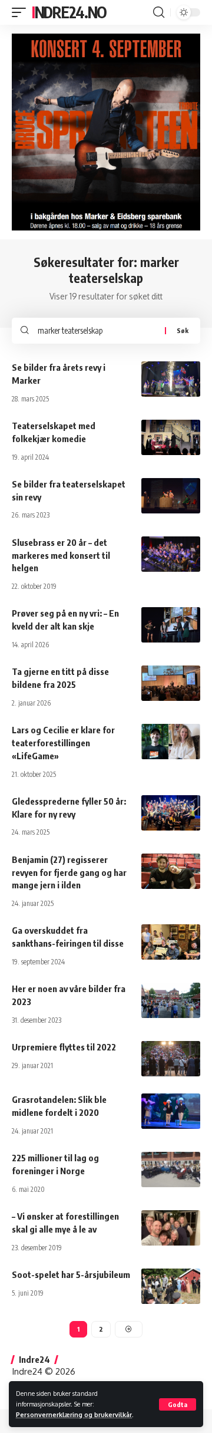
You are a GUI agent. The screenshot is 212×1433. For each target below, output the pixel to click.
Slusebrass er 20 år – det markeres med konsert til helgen (61, 555)
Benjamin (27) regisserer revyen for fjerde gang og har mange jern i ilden (69, 872)
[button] (177, 1404)
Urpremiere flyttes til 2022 (64, 1047)
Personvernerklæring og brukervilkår (74, 1414)
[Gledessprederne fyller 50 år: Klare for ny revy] (170, 813)
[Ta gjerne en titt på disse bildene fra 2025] (170, 683)
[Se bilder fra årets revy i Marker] (170, 379)
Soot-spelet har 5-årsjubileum (71, 1274)
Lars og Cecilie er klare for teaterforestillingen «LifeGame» (63, 742)
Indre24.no (69, 12)
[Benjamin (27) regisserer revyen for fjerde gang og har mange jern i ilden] (170, 871)
